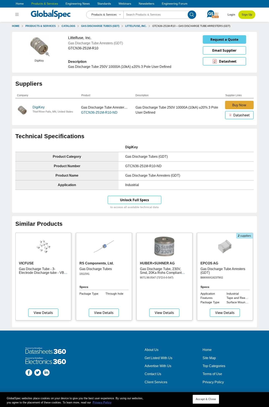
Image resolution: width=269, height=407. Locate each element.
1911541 (84, 273)
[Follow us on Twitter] (37, 373)
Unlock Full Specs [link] (134, 200)
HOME (16, 26)
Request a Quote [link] (224, 39)
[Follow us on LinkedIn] (46, 373)
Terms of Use (212, 374)
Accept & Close (206, 399)
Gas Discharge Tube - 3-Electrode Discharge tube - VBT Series (42, 272)
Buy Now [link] (239, 105)
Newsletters (146, 3)
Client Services (156, 382)
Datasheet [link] (227, 61)
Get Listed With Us (158, 358)
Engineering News (78, 3)
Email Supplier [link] (224, 50)
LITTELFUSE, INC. (135, 26)
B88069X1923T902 (211, 277)
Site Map (209, 358)
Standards (104, 3)
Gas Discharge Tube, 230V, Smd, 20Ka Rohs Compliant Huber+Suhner (161, 272)
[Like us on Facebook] (28, 373)
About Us (151, 350)
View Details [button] (43, 312)
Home (20, 3)
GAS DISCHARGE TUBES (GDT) (100, 26)
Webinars (125, 3)
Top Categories (214, 366)
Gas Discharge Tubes (95, 269)
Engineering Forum (174, 3)
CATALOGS (68, 26)
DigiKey (39, 107)
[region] (134, 399)
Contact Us (153, 374)
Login (231, 14)
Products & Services (44, 3)
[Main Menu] (17, 15)
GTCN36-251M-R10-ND (99, 112)
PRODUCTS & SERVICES (40, 26)
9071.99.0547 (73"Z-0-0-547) (156, 277)
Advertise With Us (158, 366)
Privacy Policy (213, 382)
